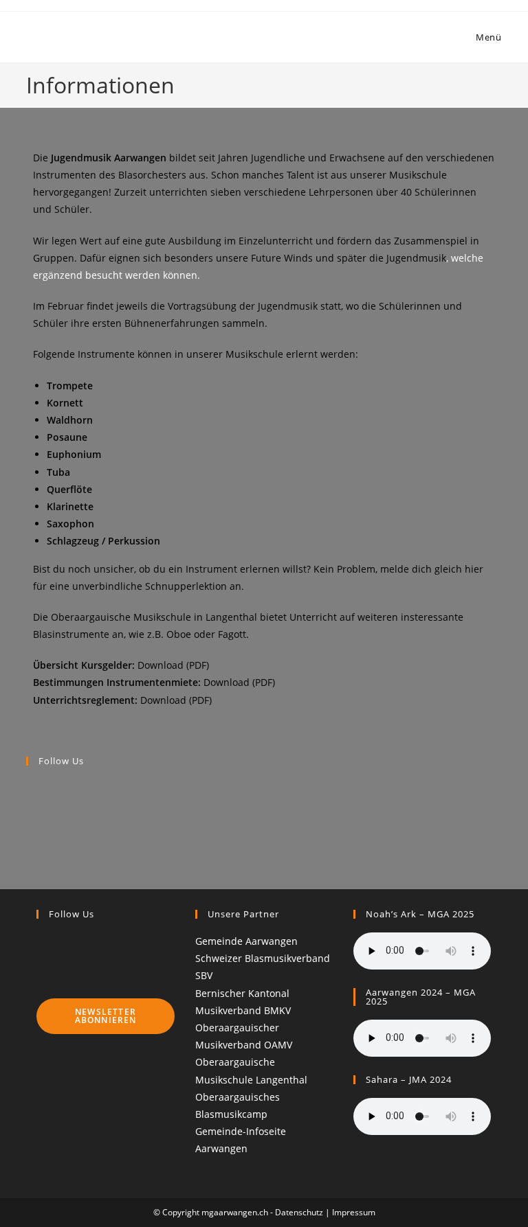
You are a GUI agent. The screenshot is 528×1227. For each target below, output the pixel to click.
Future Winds (282, 257)
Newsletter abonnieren (106, 1016)
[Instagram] (29, 802)
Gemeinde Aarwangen (246, 941)
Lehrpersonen (341, 191)
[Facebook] (29, 787)
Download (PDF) (173, 665)
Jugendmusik (416, 257)
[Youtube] (29, 819)
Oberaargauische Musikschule (121, 616)
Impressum (353, 1212)
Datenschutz (299, 1212)
